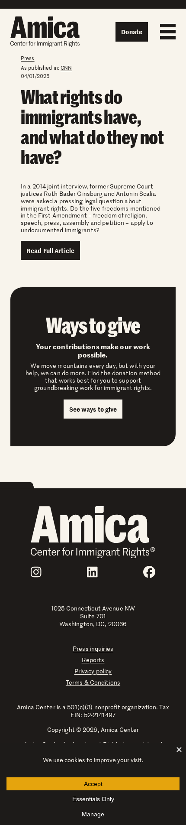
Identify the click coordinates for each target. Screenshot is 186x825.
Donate (131, 31)
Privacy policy (93, 671)
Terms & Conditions (93, 682)
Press (28, 58)
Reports (93, 660)
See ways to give (93, 409)
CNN (66, 67)
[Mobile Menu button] (166, 32)
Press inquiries (93, 648)
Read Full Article (50, 250)
